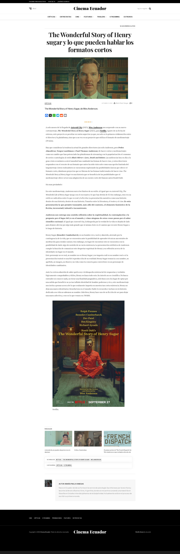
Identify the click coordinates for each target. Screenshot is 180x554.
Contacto (51, 1)
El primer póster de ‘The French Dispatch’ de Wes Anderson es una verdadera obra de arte (117, 451)
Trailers (101, 17)
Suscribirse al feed (128, 26)
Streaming (114, 17)
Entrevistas (65, 17)
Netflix (103, 130)
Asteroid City (76, 127)
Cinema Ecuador (90, 8)
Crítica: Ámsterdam (80, 450)
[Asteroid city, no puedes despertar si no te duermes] (58, 439)
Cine (77, 17)
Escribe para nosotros (37, 1)
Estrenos (128, 17)
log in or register (142, 8)
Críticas (51, 17)
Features (88, 17)
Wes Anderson (95, 127)
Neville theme (139, 532)
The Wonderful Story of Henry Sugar (76, 459)
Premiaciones (57, 518)
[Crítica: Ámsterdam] (88, 439)
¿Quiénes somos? (63, 1)
